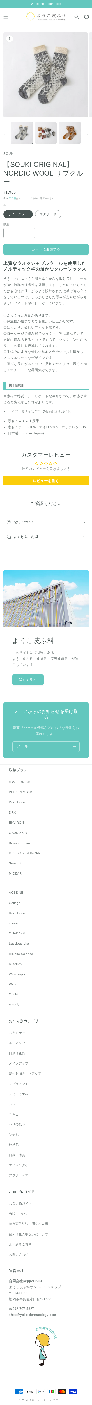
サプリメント (19, 1083)
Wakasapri (17, 974)
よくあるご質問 (20, 1244)
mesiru (14, 923)
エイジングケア (20, 1165)
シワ (12, 1104)
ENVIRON (16, 822)
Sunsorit (15, 863)
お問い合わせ (19, 1254)
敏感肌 (14, 1145)
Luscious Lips (19, 943)
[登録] (74, 746)
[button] (5, 17)
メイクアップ (19, 1063)
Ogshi (13, 994)
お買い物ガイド (20, 1203)
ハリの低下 (17, 1124)
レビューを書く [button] (46, 481)
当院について (19, 1214)
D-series (15, 964)
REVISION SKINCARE (25, 853)
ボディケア (17, 1043)
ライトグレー (18, 214)
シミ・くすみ (19, 1094)
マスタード (48, 214)
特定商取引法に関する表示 (28, 1224)
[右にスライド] (87, 134)
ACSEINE (16, 892)
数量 (6, 224)
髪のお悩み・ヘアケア (25, 1073)
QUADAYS (17, 933)
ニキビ (14, 1114)
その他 (14, 1004)
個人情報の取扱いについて (28, 1234)
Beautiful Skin (19, 843)
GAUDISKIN (18, 832)
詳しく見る (28, 680)
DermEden (17, 802)
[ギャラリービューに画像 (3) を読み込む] (70, 133)
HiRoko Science (21, 954)
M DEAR (15, 873)
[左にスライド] (5, 134)
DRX (12, 812)
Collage (15, 903)
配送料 (12, 198)
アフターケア (19, 1175)
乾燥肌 (14, 1134)
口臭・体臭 (17, 1155)
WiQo (13, 984)
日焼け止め (17, 1053)
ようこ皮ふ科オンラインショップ (40, 1400)
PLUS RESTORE (21, 792)
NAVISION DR (19, 782)
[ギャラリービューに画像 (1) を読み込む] (22, 133)
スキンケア (17, 1033)
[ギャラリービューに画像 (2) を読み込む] (46, 133)
